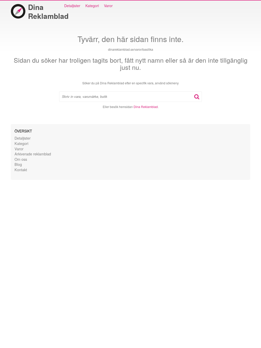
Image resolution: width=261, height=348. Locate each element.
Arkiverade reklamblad (33, 153)
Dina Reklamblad (48, 11)
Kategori (92, 5)
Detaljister (72, 5)
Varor (108, 5)
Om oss (21, 159)
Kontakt (21, 169)
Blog (18, 164)
